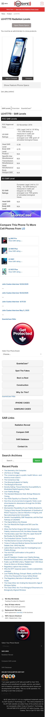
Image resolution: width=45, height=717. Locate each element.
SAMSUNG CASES (22, 409)
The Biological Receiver (13, 484)
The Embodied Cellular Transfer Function (19, 538)
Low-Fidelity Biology (11, 492)
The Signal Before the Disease (15, 522)
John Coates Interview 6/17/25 (14, 302)
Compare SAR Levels (9, 661)
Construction (22, 385)
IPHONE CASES (22, 403)
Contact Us (23, 446)
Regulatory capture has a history (16, 567)
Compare (28, 78)
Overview (15, 108)
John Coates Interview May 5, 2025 (15, 310)
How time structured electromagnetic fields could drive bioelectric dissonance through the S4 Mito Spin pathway (22, 503)
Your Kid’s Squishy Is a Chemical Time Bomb (20, 499)
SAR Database (22, 439)
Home (3, 14)
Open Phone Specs (21, 25)
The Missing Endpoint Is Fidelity (16, 482)
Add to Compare (11, 78)
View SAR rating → (15, 241)
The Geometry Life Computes (15, 470)
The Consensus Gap (11, 480)
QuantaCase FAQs (9, 319)
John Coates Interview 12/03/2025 (15, 284)
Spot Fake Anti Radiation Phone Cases (27, 9)
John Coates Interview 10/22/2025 (15, 293)
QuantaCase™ (26, 108)
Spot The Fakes (22, 371)
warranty (19, 612)
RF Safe (18, 699)
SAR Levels (6, 108)
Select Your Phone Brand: (11, 351)
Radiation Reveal (22, 425)
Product (9, 14)
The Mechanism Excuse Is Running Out (18, 541)
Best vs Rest (22, 378)
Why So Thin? (22, 392)
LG (23, 228)
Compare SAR (22, 432)
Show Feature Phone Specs (16, 85)
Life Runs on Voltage (11, 473)
